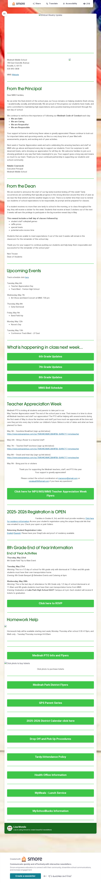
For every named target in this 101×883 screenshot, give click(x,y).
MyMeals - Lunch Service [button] (50, 792)
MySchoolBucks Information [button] (51, 811)
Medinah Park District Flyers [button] (50, 684)
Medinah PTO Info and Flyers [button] (50, 655)
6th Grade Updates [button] (50, 356)
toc (4, 13)
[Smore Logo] (18, 4)
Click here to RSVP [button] (50, 603)
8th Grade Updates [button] (50, 377)
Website (15, 74)
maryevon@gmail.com (68, 478)
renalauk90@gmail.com (39, 481)
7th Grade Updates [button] (50, 367)
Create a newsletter (25, 876)
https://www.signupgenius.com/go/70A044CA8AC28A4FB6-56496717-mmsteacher (43, 434)
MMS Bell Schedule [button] (51, 387)
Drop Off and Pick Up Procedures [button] (50, 738)
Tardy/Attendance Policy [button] (50, 756)
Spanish (17, 533)
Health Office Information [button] (51, 774)
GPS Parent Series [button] (50, 702)
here (27, 277)
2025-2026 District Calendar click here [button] (51, 720)
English (10, 533)
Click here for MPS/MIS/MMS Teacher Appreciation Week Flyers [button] (50, 493)
